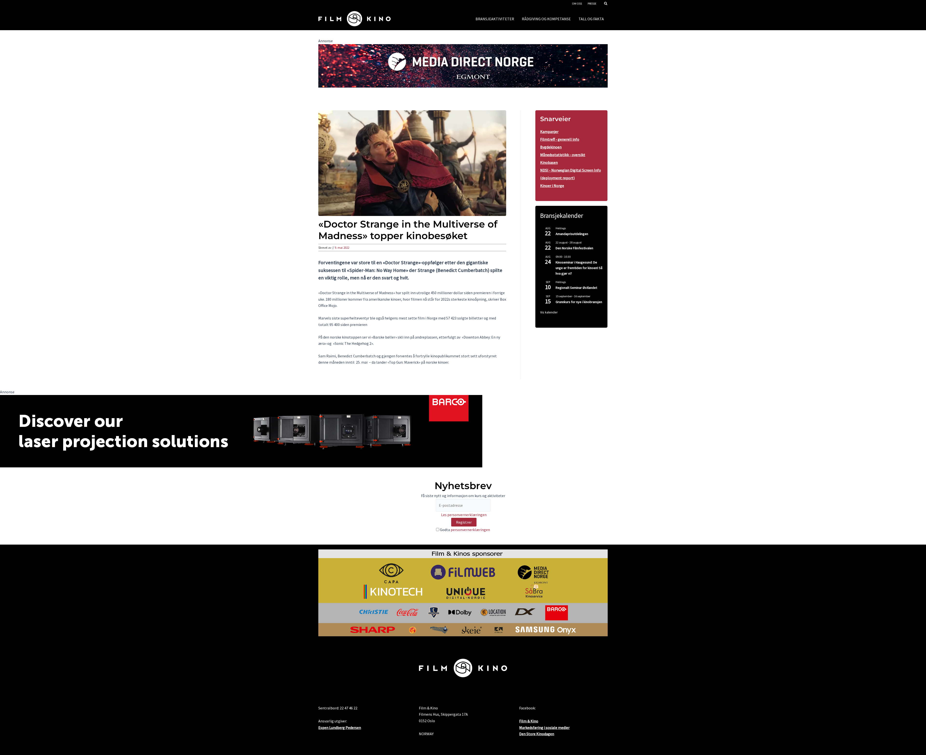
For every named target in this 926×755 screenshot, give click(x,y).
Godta (464, 529)
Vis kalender (549, 312)
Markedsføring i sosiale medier (544, 727)
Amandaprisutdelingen (572, 234)
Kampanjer (549, 131)
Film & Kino (528, 721)
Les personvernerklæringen (464, 514)
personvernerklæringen (470, 529)
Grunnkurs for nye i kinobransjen (579, 302)
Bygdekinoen (551, 147)
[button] (606, 4)
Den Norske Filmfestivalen (574, 248)
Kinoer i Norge (552, 185)
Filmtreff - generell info (559, 139)
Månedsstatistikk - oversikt (562, 154)
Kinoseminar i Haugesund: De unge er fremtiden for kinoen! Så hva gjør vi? (579, 267)
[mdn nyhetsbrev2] (463, 65)
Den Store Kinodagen (536, 733)
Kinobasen (549, 162)
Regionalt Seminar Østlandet (576, 287)
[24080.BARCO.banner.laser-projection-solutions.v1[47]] (241, 430)
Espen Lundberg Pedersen (339, 727)
